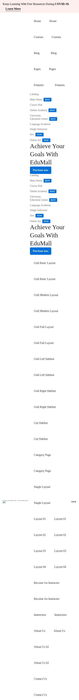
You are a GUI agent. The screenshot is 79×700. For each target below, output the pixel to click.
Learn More (13, 8)
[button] (40, 170)
